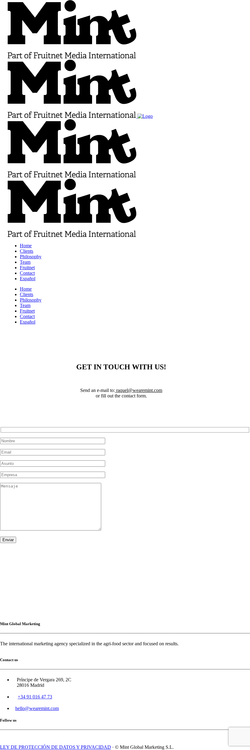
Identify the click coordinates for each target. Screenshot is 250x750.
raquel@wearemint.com (139, 390)
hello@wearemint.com (37, 708)
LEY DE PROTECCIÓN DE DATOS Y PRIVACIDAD (55, 747)
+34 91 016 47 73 (35, 696)
